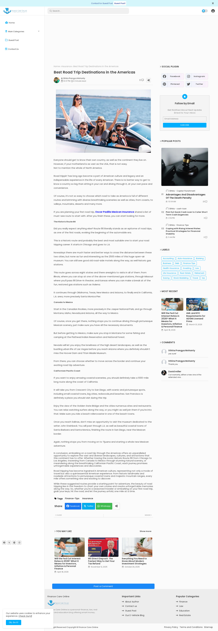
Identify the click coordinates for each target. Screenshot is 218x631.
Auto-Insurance (185, 258)
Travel (195, 278)
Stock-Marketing (181, 278)
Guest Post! (119, 3)
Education (184, 610)
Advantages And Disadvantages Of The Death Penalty (185, 196)
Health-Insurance (171, 268)
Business (167, 263)
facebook (175, 76)
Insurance (67, 66)
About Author (132, 601)
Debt (177, 263)
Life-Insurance (169, 273)
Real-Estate (185, 273)
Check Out (24, 616)
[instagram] (19, 543)
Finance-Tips (72, 498)
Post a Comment (103, 586)
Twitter (90, 506)
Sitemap (208, 627)
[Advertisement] (131, 40)
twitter (199, 84)
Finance (183, 601)
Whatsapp (106, 506)
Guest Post (13, 40)
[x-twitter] (9, 543)
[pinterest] (14, 543)
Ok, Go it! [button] (13, 622)
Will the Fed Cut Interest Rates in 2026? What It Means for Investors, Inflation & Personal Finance (67, 563)
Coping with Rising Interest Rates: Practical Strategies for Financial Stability (183, 231)
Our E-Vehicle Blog (134, 615)
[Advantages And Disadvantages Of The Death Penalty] (184, 167)
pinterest (175, 84)
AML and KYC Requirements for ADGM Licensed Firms (195, 317)
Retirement (199, 273)
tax (203, 278)
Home (11, 22)
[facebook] (4, 543)
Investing (187, 268)
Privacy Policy (171, 627)
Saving (166, 278)
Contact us (13, 49)
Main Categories (16, 31)
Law (197, 268)
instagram (199, 76)
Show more (145, 531)
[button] (213, 11)
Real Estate (185, 615)
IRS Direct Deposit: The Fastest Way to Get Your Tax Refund (101, 561)
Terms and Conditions (191, 627)
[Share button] (116, 506)
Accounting (168, 258)
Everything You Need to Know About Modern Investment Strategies (134, 561)
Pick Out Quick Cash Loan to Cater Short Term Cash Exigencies (186, 213)
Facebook (75, 506)
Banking (200, 258)
